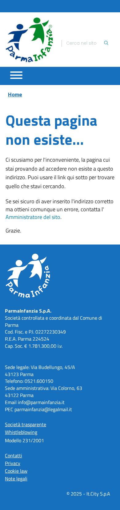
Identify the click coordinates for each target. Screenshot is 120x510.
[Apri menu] (16, 75)
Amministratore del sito (33, 217)
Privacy (12, 463)
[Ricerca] (106, 43)
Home (15, 94)
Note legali (16, 478)
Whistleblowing (21, 432)
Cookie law (16, 471)
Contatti (13, 455)
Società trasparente (25, 424)
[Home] (29, 40)
